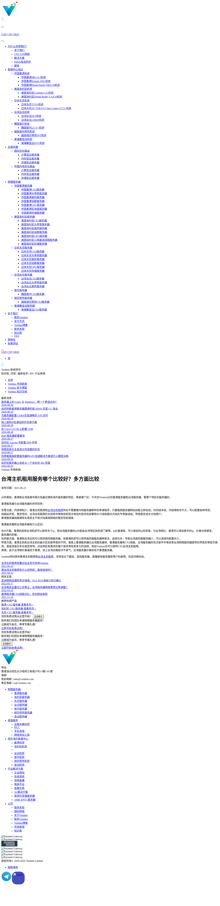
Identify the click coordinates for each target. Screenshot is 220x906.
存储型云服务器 (30, 162)
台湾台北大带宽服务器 (34, 282)
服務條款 (13, 867)
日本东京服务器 (23, 247)
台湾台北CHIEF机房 (32, 120)
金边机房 (19, 765)
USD (4, 34)
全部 (10, 380)
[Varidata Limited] (21, 15)
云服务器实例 (22, 724)
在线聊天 (38, 616)
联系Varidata (21, 317)
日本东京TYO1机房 (32, 104)
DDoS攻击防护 (22, 61)
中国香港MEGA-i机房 (33, 77)
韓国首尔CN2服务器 (32, 294)
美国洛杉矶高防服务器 (34, 228)
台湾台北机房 (22, 112)
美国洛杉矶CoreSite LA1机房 (37, 92)
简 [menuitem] (9, 358)
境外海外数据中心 (18, 738)
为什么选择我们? (17, 46)
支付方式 (19, 321)
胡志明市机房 (22, 761)
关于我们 (19, 50)
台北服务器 (20, 705)
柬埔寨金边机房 (23, 139)
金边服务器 (20, 716)
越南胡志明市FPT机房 (33, 135)
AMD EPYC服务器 (24, 799)
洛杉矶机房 (20, 746)
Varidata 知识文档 (17, 391)
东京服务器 (20, 701)
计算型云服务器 (30, 154)
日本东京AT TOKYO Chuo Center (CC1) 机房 (46, 108)
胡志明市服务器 (23, 298)
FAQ (16, 336)
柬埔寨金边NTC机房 (33, 143)
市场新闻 (19, 826)
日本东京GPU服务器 (33, 267)
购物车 (11, 339)
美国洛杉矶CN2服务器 (34, 220)
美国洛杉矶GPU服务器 (34, 236)
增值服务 (13, 720)
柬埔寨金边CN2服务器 (34, 309)
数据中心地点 (15, 69)
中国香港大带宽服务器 (34, 193)
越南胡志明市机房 (24, 131)
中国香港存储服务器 (32, 212)
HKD (16, 34)
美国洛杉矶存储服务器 (34, 243)
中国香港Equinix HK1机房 (36, 81)
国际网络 (19, 811)
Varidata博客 (21, 325)
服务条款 (19, 329)
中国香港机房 (22, 73)
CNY (10, 34)
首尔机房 (19, 757)
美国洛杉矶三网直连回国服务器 (39, 240)
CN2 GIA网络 (22, 54)
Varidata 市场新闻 (17, 384)
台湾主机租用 (55, 510)
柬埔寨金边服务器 (24, 305)
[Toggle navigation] (2, 40)
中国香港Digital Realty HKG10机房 (40, 85)
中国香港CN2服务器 (32, 189)
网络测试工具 (22, 735)
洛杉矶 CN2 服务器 (18, 608)
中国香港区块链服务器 (34, 209)
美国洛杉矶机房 (23, 89)
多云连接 (19, 731)
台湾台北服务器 (23, 274)
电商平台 (19, 784)
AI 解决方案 (21, 792)
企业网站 (19, 772)
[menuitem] (9, 358)
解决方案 (19, 58)
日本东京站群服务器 (32, 263)
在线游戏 (19, 776)
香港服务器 (20, 693)
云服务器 (13, 147)
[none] (113, 358)
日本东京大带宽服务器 (34, 255)
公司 (10, 803)
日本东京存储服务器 (32, 271)
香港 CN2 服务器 (17, 604)
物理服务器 (14, 182)
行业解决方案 (15, 768)
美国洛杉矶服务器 (24, 216)
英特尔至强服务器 (24, 796)
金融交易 (19, 788)
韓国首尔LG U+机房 (32, 127)
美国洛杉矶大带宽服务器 (35, 224)
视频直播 (19, 780)
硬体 (16, 65)
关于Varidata (21, 815)
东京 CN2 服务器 (17, 612)
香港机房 (19, 742)
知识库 (18, 333)
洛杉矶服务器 (22, 697)
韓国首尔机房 (22, 123)
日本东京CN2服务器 (32, 251)
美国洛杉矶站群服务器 (34, 232)
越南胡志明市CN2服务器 (35, 302)
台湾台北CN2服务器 (32, 278)
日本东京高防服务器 (32, 259)
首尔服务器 (20, 290)
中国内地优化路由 (24, 166)
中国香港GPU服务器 (33, 205)
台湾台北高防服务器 (32, 286)
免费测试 (13, 343)
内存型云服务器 (30, 158)
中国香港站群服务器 (32, 201)
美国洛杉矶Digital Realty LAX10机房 (41, 96)
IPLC (17, 727)
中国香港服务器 (23, 185)
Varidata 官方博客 (17, 387)
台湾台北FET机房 (31, 116)
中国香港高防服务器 (32, 197)
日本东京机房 (22, 100)
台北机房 (19, 753)
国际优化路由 (22, 151)
